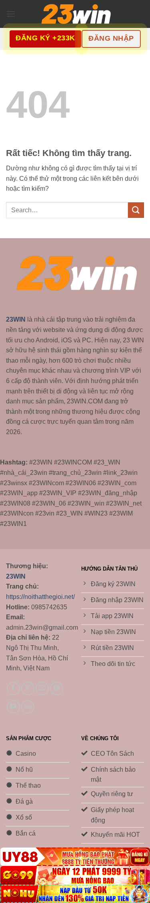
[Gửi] (136, 210)
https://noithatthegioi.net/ (40, 596)
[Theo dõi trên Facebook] (13, 688)
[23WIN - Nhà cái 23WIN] (75, 14)
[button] (11, 14)
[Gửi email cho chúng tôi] (42, 688)
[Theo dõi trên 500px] (27, 706)
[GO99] (75, 875)
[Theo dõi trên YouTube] (13, 706)
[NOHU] (75, 894)
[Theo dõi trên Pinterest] (56, 688)
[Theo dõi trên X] (27, 688)
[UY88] (75, 857)
